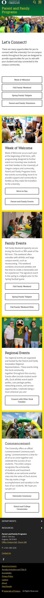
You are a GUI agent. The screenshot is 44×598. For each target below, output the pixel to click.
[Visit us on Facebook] (3, 559)
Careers (5, 579)
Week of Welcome (22, 80)
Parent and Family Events (22, 201)
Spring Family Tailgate (22, 95)
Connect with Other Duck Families (22, 400)
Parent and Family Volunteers (22, 103)
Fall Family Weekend (22, 87)
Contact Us (6, 553)
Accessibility (6, 573)
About (4, 583)
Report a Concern (9, 566)
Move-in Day (22, 191)
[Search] (34, 2)
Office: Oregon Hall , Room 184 (14, 542)
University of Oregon (12, 591)
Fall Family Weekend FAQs (22, 307)
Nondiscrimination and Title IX (14, 569)
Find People (7, 586)
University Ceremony (22, 496)
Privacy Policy (7, 576)
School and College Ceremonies (22, 507)
